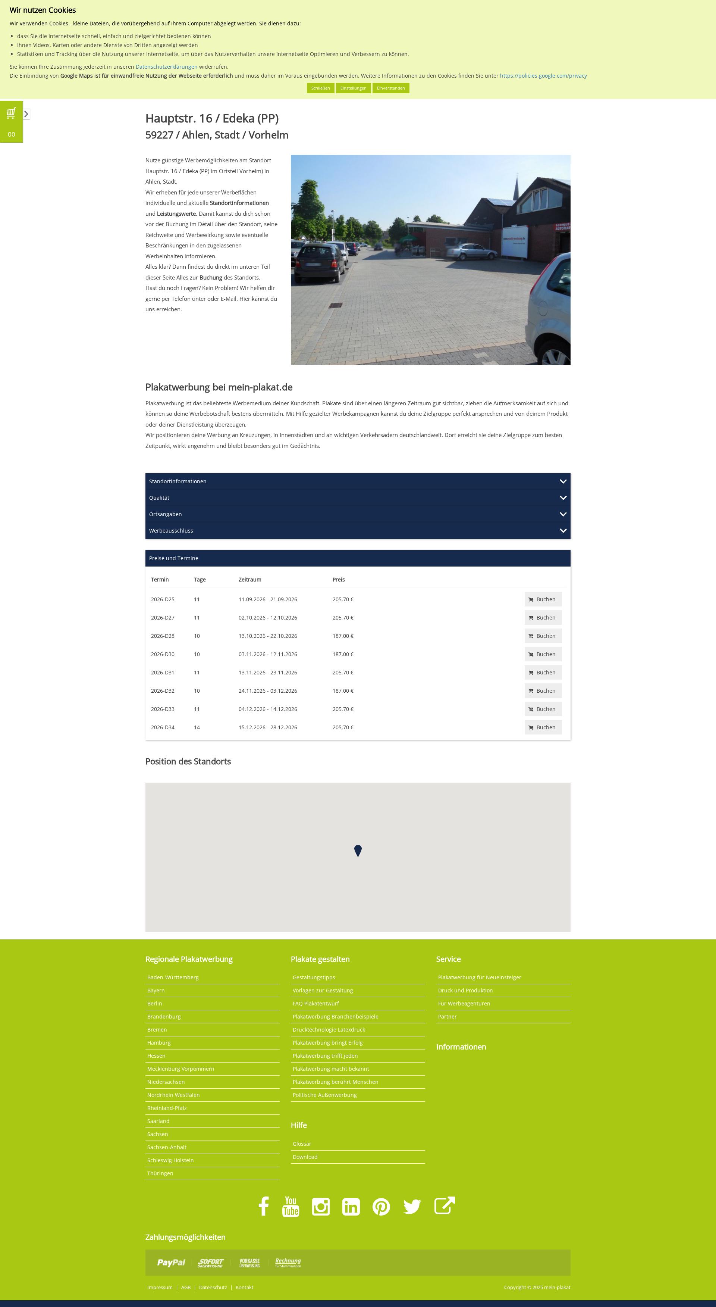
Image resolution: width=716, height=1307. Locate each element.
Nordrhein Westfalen (173, 1094)
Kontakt (245, 1287)
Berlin (154, 1003)
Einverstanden (391, 88)
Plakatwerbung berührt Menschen (336, 1081)
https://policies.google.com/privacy (543, 75)
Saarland (158, 1120)
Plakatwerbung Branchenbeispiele (336, 1016)
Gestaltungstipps (314, 977)
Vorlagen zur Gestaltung (323, 990)
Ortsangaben (165, 514)
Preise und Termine (173, 558)
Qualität (159, 497)
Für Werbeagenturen (464, 1003)
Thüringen (160, 1173)
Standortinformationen (178, 481)
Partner (447, 1016)
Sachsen (157, 1134)
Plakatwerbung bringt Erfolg (328, 1042)
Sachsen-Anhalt (166, 1147)
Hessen (156, 1055)
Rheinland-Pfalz (167, 1107)
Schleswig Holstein (170, 1160)
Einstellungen (353, 88)
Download (305, 1156)
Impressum (160, 1287)
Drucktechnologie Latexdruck (329, 1029)
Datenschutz (213, 1287)
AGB (186, 1287)
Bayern (156, 990)
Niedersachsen (166, 1081)
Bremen (157, 1029)
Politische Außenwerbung (325, 1094)
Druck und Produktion (465, 990)
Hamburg (159, 1042)
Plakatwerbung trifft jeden (325, 1055)
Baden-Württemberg (173, 977)
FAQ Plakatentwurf (316, 1003)
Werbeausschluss (171, 530)
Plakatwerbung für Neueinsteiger (479, 977)
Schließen (320, 88)
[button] (358, 851)
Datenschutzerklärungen (167, 66)
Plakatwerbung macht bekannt (331, 1068)
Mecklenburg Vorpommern (180, 1068)
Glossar (302, 1143)
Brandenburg (164, 1016)
